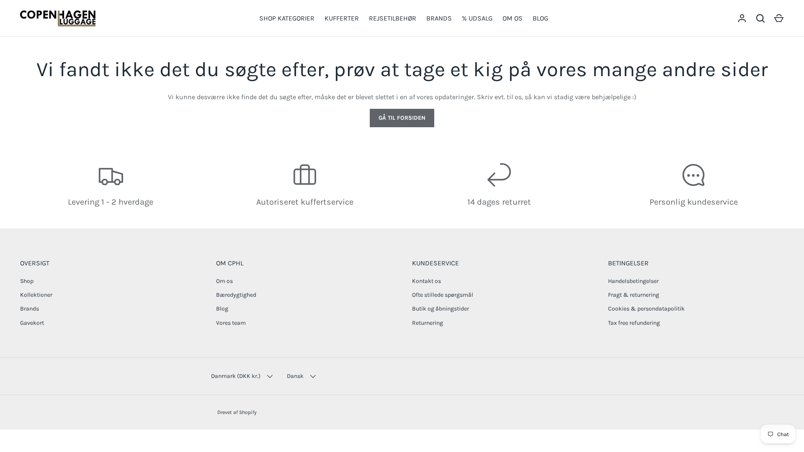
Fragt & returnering (633, 294)
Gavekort (32, 322)
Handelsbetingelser (633, 281)
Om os (224, 281)
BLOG (540, 18)
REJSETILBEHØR (392, 18)
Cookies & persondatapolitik (646, 308)
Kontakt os (426, 281)
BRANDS (439, 18)
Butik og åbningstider (440, 308)
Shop (27, 281)
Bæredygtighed (236, 294)
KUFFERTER (342, 18)
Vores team (231, 322)
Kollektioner (36, 294)
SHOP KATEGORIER (286, 18)
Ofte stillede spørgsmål (442, 294)
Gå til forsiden (402, 117)
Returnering (427, 322)
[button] (779, 18)
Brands (29, 308)
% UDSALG (477, 18)
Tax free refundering (634, 322)
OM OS (512, 18)
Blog (222, 308)
